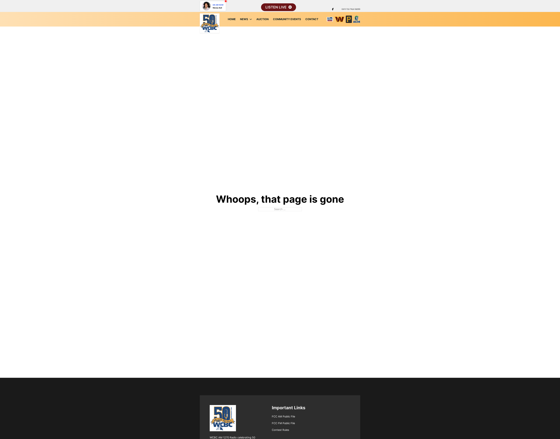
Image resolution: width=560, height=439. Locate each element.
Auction (262, 19)
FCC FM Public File (283, 423)
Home (232, 19)
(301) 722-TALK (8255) (351, 9)
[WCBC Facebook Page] (333, 9)
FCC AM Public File (283, 416)
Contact (311, 19)
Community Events (287, 19)
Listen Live (276, 7)
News (244, 19)
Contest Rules (280, 429)
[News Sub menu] (250, 19)
